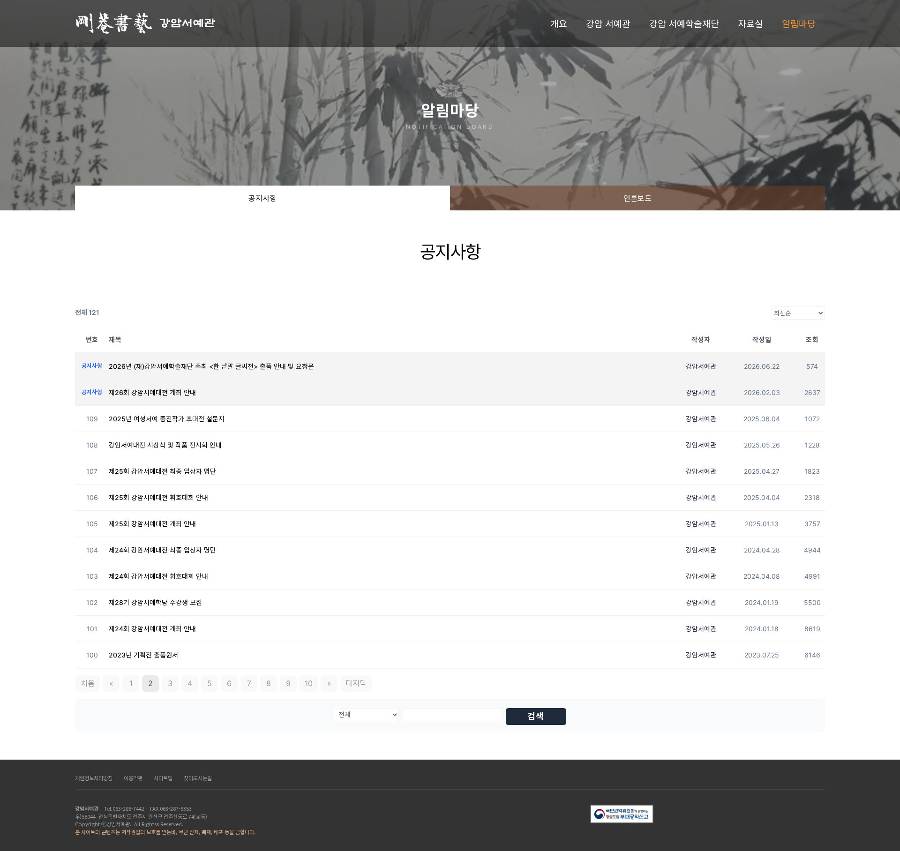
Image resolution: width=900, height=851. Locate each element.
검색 (535, 716)
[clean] (707, 814)
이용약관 (133, 778)
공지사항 (262, 197)
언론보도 (637, 197)
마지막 (356, 683)
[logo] (146, 23)
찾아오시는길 (198, 778)
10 (309, 683)
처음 (88, 683)
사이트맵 (163, 778)
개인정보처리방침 (93, 778)
